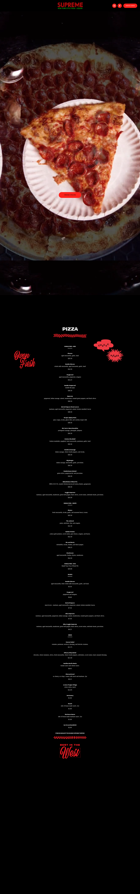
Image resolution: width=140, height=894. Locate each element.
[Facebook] (120, 6)
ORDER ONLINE (70, 195)
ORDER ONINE (130, 5)
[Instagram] (114, 6)
